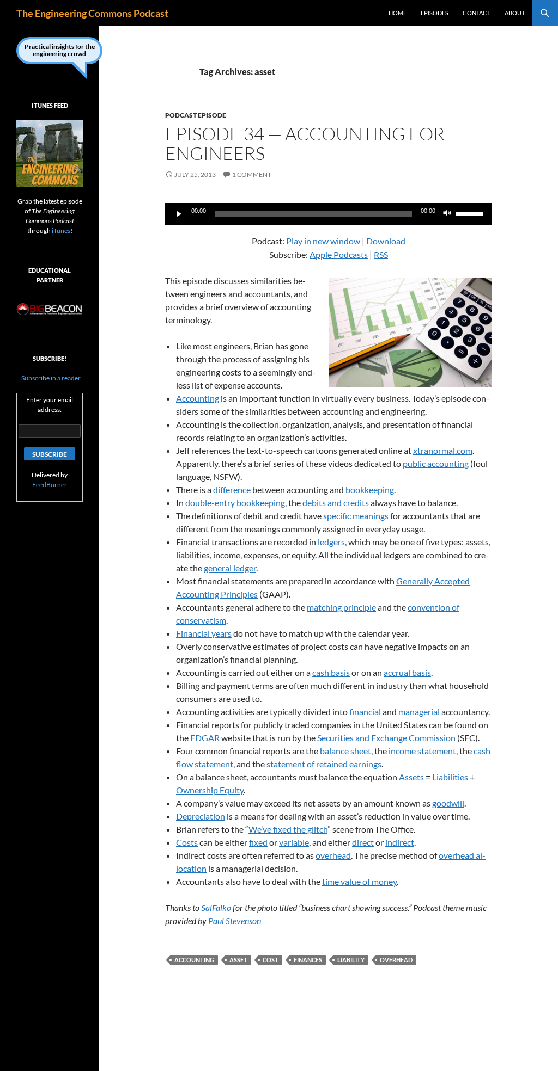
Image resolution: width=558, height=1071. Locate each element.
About (515, 12)
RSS (381, 254)
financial (365, 711)
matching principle (341, 607)
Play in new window (323, 241)
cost (270, 959)
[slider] (471, 213)
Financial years (204, 633)
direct (363, 842)
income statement (422, 751)
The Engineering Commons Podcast (92, 13)
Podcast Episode (195, 115)
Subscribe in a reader (50, 378)
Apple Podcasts (339, 254)
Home (398, 12)
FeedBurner (49, 485)
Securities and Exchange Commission (386, 738)
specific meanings (356, 515)
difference (232, 489)
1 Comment (251, 174)
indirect (399, 842)
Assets (411, 777)
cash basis (331, 672)
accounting (194, 959)
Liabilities (450, 777)
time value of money (359, 881)
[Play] (179, 213)
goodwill (448, 803)
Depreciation (200, 816)
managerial (419, 711)
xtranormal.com (442, 450)
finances (308, 959)
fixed (258, 842)
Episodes (434, 12)
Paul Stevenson (234, 920)
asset (238, 959)
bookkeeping (369, 489)
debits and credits (335, 502)
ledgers (331, 542)
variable (294, 842)
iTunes (61, 230)
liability (351, 959)
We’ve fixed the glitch (287, 829)
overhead (333, 855)
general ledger (230, 568)
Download (385, 241)
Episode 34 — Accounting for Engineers (305, 143)
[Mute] (447, 213)
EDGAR (205, 738)
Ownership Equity (210, 790)
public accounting (436, 463)
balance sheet (345, 751)
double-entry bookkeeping (235, 502)
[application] (328, 214)
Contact (476, 12)
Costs (187, 842)
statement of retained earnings (323, 764)
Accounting (197, 398)
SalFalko (216, 907)
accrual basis (407, 672)
